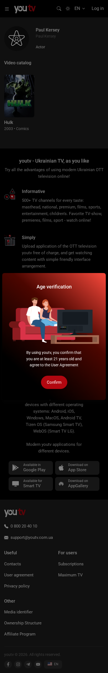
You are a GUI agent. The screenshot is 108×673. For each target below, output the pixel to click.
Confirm (54, 382)
